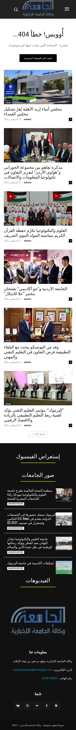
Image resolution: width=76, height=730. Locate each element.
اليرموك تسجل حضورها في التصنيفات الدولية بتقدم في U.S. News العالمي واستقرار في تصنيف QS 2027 (31, 518)
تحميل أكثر (40, 434)
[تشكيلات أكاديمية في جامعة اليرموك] (64, 567)
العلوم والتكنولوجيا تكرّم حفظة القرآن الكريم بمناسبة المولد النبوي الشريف (35, 233)
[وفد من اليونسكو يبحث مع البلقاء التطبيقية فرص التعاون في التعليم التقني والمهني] (38, 325)
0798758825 (49, 678)
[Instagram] (27, 705)
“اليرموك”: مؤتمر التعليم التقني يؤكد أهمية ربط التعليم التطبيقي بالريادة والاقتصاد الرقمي (34, 415)
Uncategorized (15, 504)
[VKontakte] (18, 705)
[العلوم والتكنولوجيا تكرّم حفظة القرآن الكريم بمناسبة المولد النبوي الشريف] (38, 208)
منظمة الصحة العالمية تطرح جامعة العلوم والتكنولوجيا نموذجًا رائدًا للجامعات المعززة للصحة (29, 494)
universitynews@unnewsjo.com (32, 670)
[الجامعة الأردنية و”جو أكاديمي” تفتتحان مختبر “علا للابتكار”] (38, 267)
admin (27, 119)
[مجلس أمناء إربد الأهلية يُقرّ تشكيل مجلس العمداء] (38, 87)
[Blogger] (56, 705)
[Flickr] (37, 705)
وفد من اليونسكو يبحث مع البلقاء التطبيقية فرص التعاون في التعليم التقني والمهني (37, 352)
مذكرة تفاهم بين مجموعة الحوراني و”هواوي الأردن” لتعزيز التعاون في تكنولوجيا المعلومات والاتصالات (33, 172)
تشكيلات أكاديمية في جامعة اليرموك (30, 562)
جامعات (8, 102)
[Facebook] (46, 705)
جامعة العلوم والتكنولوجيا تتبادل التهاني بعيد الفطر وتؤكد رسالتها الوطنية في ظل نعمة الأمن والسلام (29, 542)
